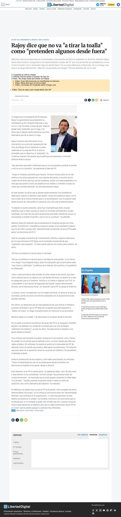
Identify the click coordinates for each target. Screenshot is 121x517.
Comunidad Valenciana (65, 9)
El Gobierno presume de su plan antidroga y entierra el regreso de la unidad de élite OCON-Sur (94, 309)
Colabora (111, 5)
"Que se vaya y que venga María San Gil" (31, 90)
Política (93, 9)
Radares (16, 458)
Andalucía (28, 9)
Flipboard (111, 510)
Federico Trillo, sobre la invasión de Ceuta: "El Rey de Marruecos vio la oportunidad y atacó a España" (95, 301)
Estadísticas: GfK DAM (22, 514)
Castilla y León (51, 9)
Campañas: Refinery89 (10, 514)
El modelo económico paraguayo (97, 1)
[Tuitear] (89, 100)
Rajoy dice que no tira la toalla (30, 83)
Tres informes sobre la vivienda (53, 1)
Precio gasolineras (18, 453)
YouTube (103, 510)
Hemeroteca (18, 463)
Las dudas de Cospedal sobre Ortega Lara (35, 85)
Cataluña (86, 9)
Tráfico (16, 442)
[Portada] (60, 5)
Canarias (42, 9)
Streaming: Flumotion (34, 514)
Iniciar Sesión (118, 4)
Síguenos (106, 100)
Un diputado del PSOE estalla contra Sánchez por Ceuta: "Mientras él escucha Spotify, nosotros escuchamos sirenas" (94, 316)
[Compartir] (85, 100)
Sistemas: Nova (45, 514)
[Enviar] (93, 100)
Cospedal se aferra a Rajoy (24, 75)
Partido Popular (39, 410)
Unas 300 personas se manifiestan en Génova (37, 81)
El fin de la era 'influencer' (68, 1)
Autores (68, 511)
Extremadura (78, 9)
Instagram (100, 510)
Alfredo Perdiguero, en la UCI (81, 1)
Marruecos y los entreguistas (89, 295)
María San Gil (20, 410)
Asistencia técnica (57, 511)
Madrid (35, 9)
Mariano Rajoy (29, 410)
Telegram (114, 510)
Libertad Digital (48, 506)
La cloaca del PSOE (40, 1)
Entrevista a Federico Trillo (29, 1)
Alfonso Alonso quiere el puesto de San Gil (31, 76)
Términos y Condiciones (32, 511)
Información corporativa (13, 511)
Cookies (46, 511)
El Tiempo (17, 447)
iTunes (93, 513)
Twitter (96, 510)
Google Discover (107, 510)
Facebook (93, 510)
